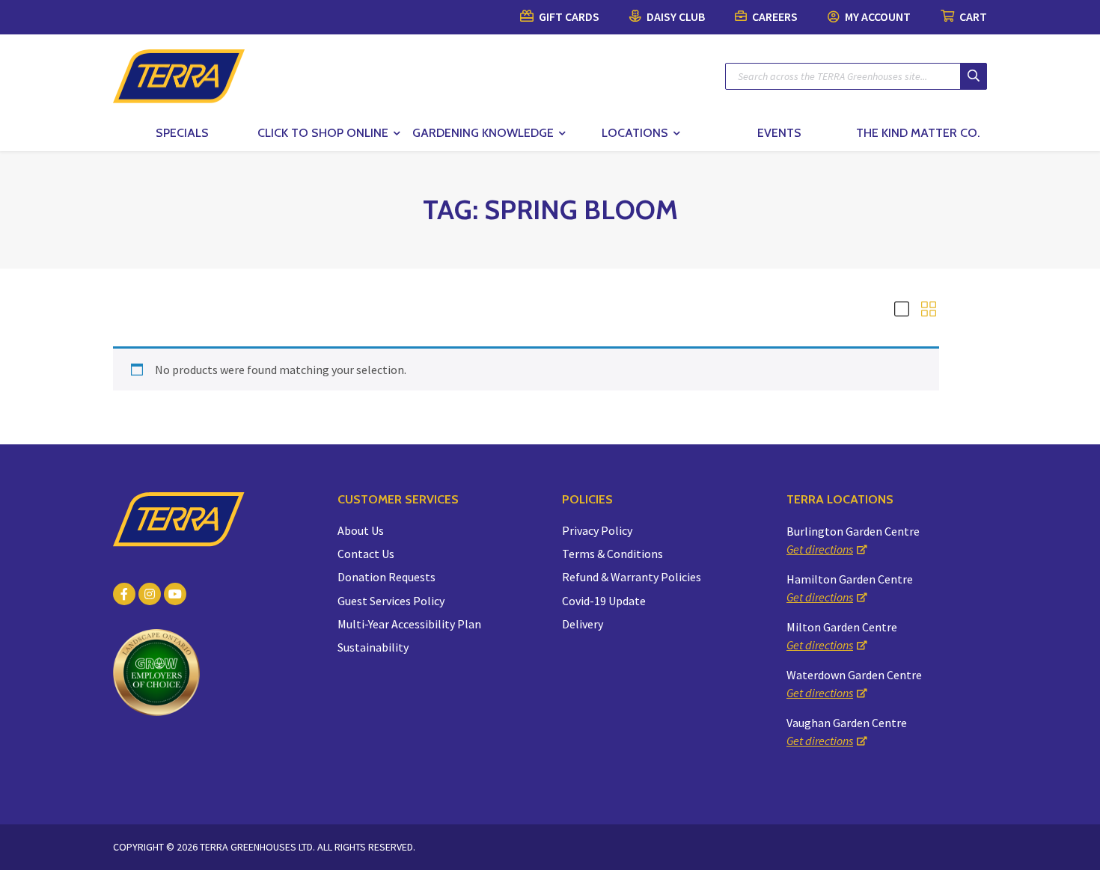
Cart (972, 16)
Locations (635, 133)
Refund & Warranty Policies (631, 576)
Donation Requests (386, 576)
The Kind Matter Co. (918, 133)
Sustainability (373, 647)
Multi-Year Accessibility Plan (409, 623)
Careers (774, 16)
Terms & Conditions (612, 553)
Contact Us (365, 553)
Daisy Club (674, 16)
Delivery (582, 623)
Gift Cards (568, 16)
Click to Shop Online (322, 133)
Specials (182, 133)
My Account (877, 16)
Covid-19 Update (604, 600)
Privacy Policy (597, 530)
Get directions (819, 549)
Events (779, 133)
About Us (360, 530)
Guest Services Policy (390, 600)
